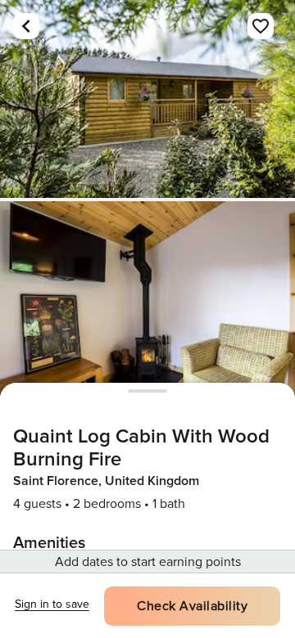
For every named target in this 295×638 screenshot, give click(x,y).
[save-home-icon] (260, 26)
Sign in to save (52, 604)
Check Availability (192, 606)
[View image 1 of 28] (147, 99)
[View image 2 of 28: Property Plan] (147, 300)
